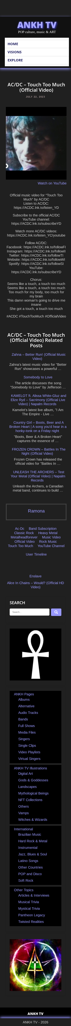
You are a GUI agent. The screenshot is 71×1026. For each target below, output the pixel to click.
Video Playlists (29, 752)
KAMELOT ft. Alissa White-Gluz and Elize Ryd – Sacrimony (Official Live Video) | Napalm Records (38, 400)
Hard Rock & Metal (32, 841)
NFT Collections (30, 800)
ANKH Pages (24, 694)
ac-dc (19, 528)
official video (24, 541)
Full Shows (26, 726)
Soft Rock (25, 880)
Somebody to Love (38, 377)
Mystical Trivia (29, 908)
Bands (23, 719)
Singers (24, 739)
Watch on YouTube (52, 183)
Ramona (36, 511)
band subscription (43, 528)
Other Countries (30, 867)
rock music (48, 541)
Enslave (35, 576)
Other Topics (23, 890)
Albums (24, 699)
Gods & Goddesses (33, 780)
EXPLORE (15, 60)
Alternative (26, 706)
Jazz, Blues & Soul (32, 854)
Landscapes (27, 787)
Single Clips (27, 745)
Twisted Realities (31, 922)
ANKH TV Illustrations (30, 768)
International (23, 829)
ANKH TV (37, 25)
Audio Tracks (28, 713)
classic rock (24, 533)
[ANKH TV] (35, 679)
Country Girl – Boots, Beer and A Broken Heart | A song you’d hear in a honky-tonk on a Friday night (38, 427)
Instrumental (27, 848)
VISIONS (15, 52)
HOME (13, 44)
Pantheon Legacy (31, 915)
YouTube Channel (51, 546)
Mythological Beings (33, 793)
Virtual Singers (29, 759)
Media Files (27, 732)
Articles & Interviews (33, 895)
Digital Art (25, 773)
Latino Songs (28, 861)
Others (23, 806)
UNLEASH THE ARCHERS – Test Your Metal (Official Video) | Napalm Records (38, 476)
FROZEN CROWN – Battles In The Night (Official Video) (38, 451)
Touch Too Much (20, 546)
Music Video (51, 537)
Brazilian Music (29, 834)
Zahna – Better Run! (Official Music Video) (39, 357)
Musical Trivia (28, 902)
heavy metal (47, 533)
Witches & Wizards (32, 819)
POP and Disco (30, 874)
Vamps (23, 813)
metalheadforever (24, 537)
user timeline (36, 554)
